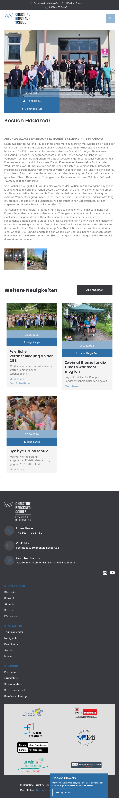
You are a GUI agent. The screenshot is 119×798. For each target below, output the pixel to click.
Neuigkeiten (11, 638)
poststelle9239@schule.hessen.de (37, 547)
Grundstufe (11, 678)
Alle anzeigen (94, 289)
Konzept (9, 598)
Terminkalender (13, 632)
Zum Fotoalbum (19, 383)
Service (9, 610)
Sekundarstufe (13, 684)
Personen (10, 672)
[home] (17, 18)
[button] (110, 18)
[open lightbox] (14, 259)
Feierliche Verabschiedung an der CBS (31, 356)
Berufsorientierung (15, 696)
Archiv (8, 650)
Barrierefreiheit (46, 790)
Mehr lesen (16, 379)
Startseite (10, 592)
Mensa (8, 656)
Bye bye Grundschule (28, 451)
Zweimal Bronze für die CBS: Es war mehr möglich (85, 367)
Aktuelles (10, 604)
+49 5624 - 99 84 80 (29, 532)
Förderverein (11, 616)
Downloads (11, 644)
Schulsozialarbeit (14, 690)
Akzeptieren (63, 792)
